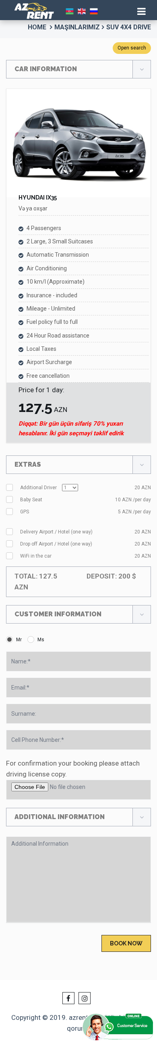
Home (37, 27)
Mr (19, 639)
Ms (40, 639)
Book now (126, 943)
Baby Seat (85, 499)
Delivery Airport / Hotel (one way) (85, 532)
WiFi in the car (85, 556)
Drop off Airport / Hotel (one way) (85, 544)
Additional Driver (85, 487)
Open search (132, 48)
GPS (85, 512)
